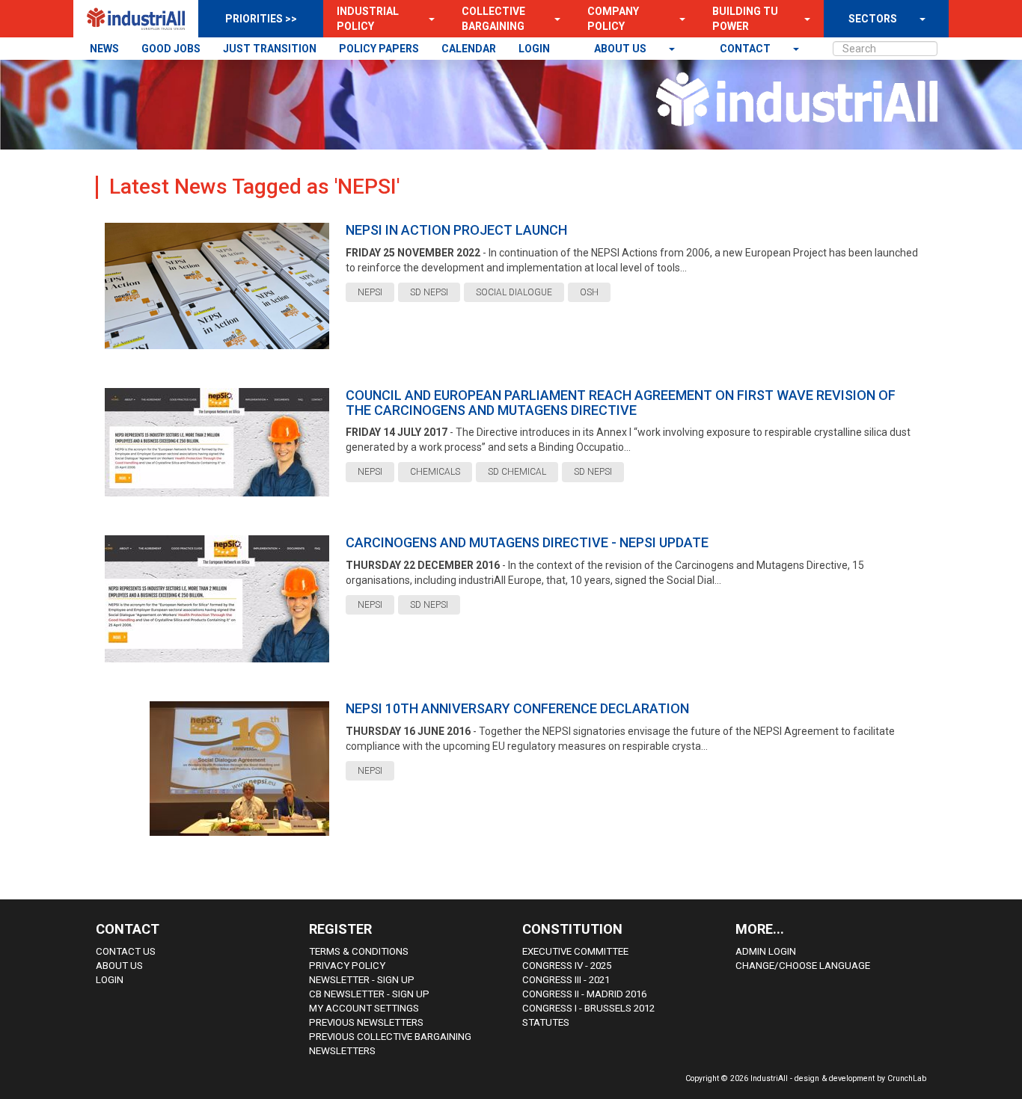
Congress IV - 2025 (566, 965)
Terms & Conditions (359, 951)
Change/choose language (802, 965)
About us (621, 49)
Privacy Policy (347, 965)
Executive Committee (575, 951)
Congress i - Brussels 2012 (588, 1008)
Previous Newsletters (366, 1022)
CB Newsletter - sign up (369, 994)
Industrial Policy (368, 18)
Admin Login (765, 951)
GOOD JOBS (171, 49)
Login (109, 979)
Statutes (545, 1022)
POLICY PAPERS (379, 49)
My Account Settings (364, 1008)
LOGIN (534, 49)
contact (746, 49)
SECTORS (872, 19)
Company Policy (613, 18)
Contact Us (126, 951)
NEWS (104, 49)
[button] (427, 18)
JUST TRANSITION (269, 49)
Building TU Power (745, 18)
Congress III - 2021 (566, 979)
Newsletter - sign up (361, 979)
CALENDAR (468, 49)
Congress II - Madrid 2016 (584, 994)
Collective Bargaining (493, 18)
